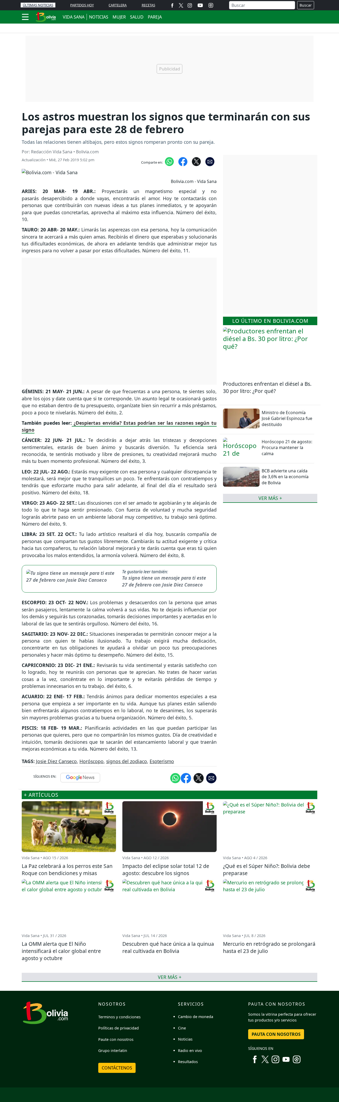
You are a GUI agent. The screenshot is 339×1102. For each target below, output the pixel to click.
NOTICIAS (98, 17)
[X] (181, 5)
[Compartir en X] (196, 161)
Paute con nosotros (115, 1039)
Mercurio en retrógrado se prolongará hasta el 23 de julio (269, 947)
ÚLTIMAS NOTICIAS (38, 5)
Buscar (306, 5)
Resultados (188, 1061)
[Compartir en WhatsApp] (169, 161)
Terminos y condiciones (119, 1016)
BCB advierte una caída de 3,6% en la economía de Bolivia (285, 477)
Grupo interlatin (112, 1050)
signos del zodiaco (126, 761)
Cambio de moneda (195, 1016)
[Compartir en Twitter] (198, 778)
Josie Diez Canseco (56, 761)
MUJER (119, 17)
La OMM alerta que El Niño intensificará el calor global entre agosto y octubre (61, 951)
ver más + (270, 498)
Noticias (185, 1039)
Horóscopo (91, 761)
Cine (182, 1028)
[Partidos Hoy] (210, 5)
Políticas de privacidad (118, 1028)
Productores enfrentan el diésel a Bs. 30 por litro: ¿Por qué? (267, 387)
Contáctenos (117, 1068)
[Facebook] (172, 5)
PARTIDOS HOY (82, 5)
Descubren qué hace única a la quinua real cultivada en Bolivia (168, 947)
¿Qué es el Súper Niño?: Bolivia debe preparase (266, 869)
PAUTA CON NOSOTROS (276, 1034)
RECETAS (148, 5)
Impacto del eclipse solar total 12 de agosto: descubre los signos (165, 869)
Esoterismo (162, 761)
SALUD (137, 17)
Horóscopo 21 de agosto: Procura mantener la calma (287, 447)
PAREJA (155, 17)
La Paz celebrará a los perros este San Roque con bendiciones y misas (67, 869)
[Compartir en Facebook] (183, 161)
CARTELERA (118, 5)
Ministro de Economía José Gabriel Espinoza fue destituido (287, 418)
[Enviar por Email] (210, 161)
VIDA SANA (73, 17)
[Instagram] (190, 5)
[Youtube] (200, 5)
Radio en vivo (190, 1050)
